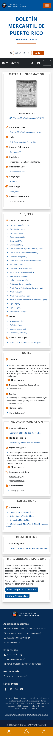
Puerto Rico (27, 342)
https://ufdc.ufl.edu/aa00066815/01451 (25, 132)
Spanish (13, 181)
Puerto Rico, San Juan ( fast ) (20, 296)
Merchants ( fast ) (16, 264)
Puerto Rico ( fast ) (16, 292)
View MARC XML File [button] (17, 595)
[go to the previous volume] (11, 53)
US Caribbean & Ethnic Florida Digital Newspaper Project (27, 525)
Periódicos (16, 325)
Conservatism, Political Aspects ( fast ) (24, 253)
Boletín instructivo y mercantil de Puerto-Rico (29, 548)
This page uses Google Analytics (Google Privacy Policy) (26, 714)
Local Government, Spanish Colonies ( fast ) (26, 260)
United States (15, 342)
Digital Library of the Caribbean (22, 516)
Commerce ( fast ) (16, 245)
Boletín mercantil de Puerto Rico (23, 142)
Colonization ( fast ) (17, 233)
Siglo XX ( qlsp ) (15, 307)
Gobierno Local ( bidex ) (18, 256)
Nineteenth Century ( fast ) (19, 276)
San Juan (37, 342)
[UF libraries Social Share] (31, 63)
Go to (37, 52)
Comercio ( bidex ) (16, 241)
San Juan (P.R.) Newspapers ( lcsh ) (22, 272)
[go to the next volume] (29, 53)
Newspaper (14, 191)
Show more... (17, 380)
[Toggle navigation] (47, 5)
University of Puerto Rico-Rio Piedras (25, 433)
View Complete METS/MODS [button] (21, 589)
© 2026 (26, 726)
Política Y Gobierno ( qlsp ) (19, 280)
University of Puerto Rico (20, 520)
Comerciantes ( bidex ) (18, 237)
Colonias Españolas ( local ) (20, 225)
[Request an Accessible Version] (39, 63)
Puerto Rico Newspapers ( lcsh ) (21, 268)
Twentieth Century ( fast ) (19, 311)
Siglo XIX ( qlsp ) (15, 303)
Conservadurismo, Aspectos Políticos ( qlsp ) (26, 248)
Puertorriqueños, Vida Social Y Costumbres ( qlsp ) (28, 300)
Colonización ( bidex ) (18, 229)
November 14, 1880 (18, 171)
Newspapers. (17, 321)
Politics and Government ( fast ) (21, 284)
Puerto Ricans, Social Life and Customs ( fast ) (26, 288)
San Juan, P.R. (15, 152)
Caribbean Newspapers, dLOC (22, 512)
